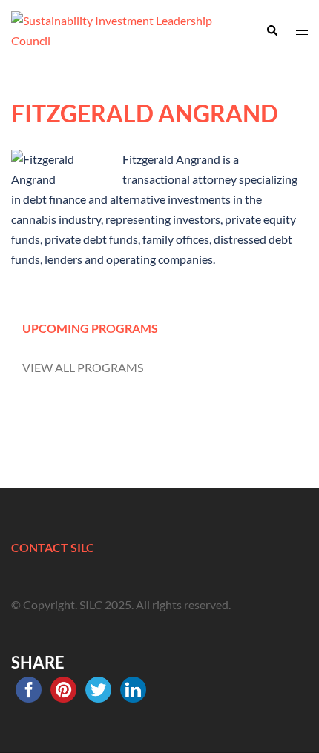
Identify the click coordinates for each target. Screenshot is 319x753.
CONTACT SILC (52, 547)
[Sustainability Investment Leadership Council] (127, 29)
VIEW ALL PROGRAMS (82, 367)
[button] (271, 31)
